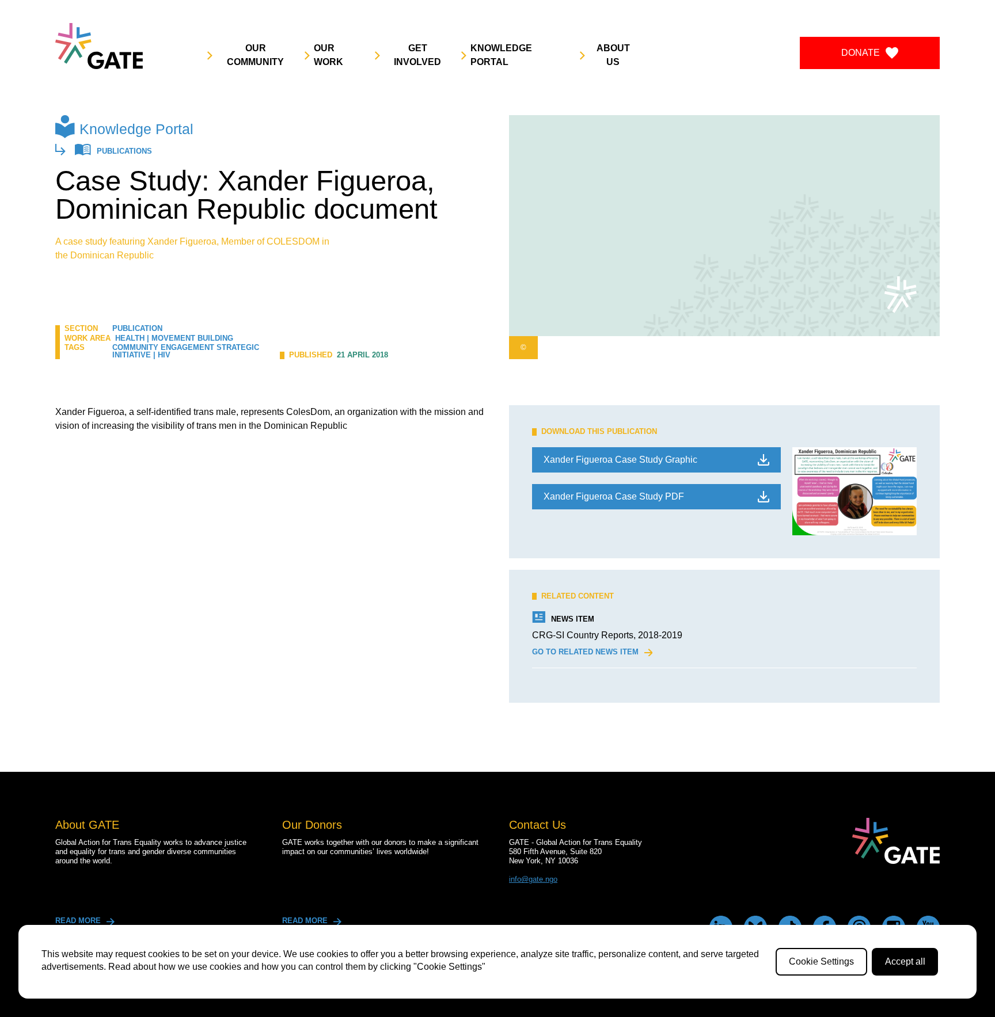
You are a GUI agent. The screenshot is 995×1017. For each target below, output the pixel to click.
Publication (137, 328)
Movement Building (192, 338)
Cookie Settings (821, 961)
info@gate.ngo (533, 879)
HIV (164, 355)
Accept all (905, 961)
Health (130, 338)
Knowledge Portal (136, 129)
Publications (124, 151)
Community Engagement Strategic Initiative (185, 351)
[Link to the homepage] (99, 46)
